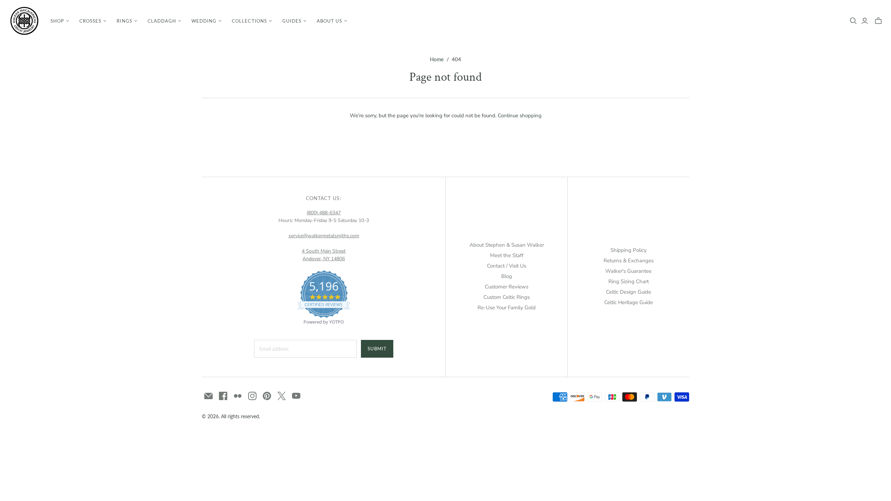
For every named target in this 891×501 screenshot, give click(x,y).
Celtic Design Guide (628, 291)
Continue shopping (520, 115)
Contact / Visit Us (506, 265)
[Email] (208, 396)
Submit (377, 348)
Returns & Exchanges (629, 260)
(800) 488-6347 (324, 212)
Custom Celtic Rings (506, 297)
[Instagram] (252, 396)
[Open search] (853, 20)
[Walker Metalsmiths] (24, 21)
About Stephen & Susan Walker (507, 244)
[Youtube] (296, 396)
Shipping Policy (628, 250)
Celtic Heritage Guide (628, 302)
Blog (506, 276)
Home (437, 59)
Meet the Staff (506, 255)
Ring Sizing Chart (628, 281)
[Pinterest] (267, 396)
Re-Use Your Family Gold (507, 307)
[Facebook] (223, 396)
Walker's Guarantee (628, 271)
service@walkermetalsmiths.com (324, 235)
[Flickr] (238, 396)
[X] (281, 396)
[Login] (864, 21)
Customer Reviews (506, 286)
